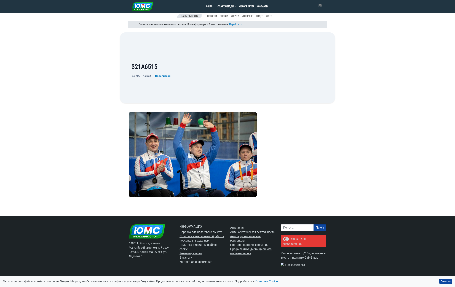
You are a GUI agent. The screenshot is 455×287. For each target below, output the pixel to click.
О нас (209, 6)
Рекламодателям (191, 253)
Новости (212, 16)
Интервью (247, 16)
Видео (259, 16)
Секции (224, 16)
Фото (269, 16)
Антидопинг (238, 227)
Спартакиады (226, 6)
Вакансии (186, 257)
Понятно (446, 281)
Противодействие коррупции (249, 244)
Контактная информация (196, 261)
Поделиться (162, 75)
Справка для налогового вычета (201, 232)
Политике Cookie (266, 281)
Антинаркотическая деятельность (252, 232)
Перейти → (235, 24)
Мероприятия (246, 6)
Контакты (262, 6)
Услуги (235, 16)
